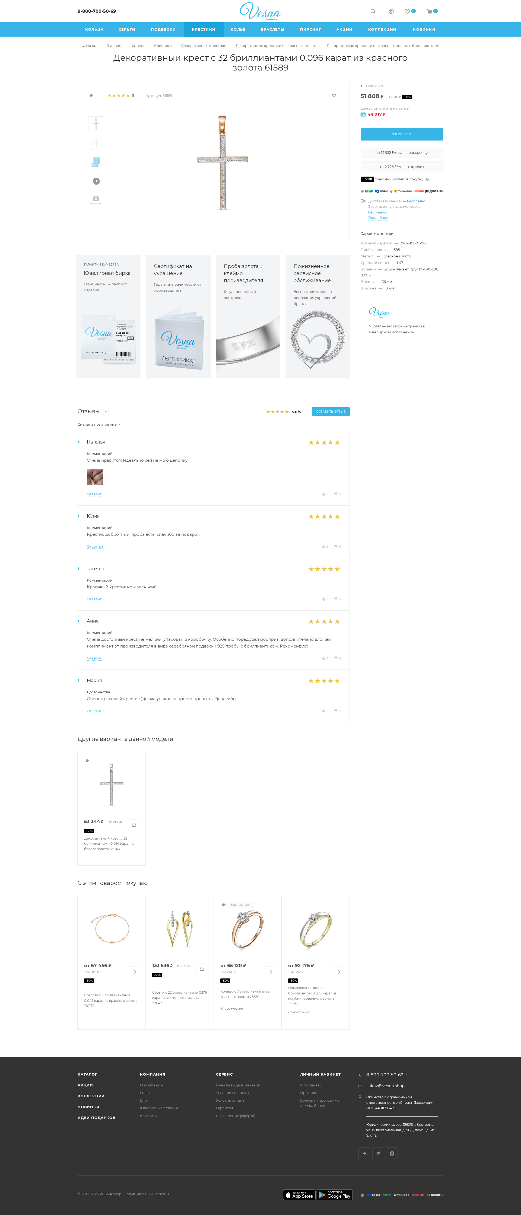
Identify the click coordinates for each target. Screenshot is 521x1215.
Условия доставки (232, 1092)
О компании (151, 1085)
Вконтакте (364, 1153)
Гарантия (224, 1108)
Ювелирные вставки (159, 1108)
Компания (152, 1074)
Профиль (308, 1092)
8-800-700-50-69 (97, 11)
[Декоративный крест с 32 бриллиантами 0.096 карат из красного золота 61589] (223, 163)
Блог (144, 1100)
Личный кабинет (320, 1074)
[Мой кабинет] (391, 12)
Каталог (87, 1074)
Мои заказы (311, 1085)
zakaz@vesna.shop (385, 1085)
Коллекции (91, 1096)
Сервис (224, 1074)
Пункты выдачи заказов (238, 1085)
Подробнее (378, 218)
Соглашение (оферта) (235, 1116)
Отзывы (147, 1092)
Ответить (95, 494)
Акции (85, 1085)
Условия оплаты (230, 1100)
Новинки (89, 1107)
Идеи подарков (96, 1117)
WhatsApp (392, 1153)
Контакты (148, 1116)
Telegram (378, 1153)
